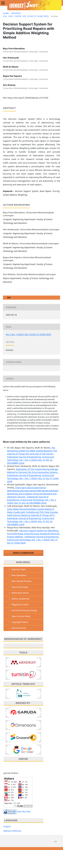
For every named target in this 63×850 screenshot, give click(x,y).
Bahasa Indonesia (12, 830)
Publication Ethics (20, 592)
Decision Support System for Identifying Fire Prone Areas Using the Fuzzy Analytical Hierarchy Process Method (33, 533)
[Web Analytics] (10, 811)
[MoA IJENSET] (23, 646)
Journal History (19, 628)
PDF (9, 297)
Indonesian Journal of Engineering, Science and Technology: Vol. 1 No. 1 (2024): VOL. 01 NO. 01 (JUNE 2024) (33, 478)
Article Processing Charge (24, 610)
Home (6, 13)
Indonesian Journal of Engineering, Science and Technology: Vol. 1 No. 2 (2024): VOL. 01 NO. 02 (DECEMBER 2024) (30, 459)
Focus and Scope (20, 587)
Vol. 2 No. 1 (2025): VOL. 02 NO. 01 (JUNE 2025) (26, 16)
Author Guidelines (20, 598)
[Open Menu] (3, 3)
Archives (16, 13)
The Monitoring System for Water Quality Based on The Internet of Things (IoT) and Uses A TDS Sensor (32, 450)
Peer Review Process (22, 581)
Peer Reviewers (19, 575)
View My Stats (23, 811)
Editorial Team (19, 569)
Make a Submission (23, 553)
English (7, 826)
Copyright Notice (20, 622)
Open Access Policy (21, 616)
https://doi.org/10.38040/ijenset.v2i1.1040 (28, 97)
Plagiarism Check (20, 604)
